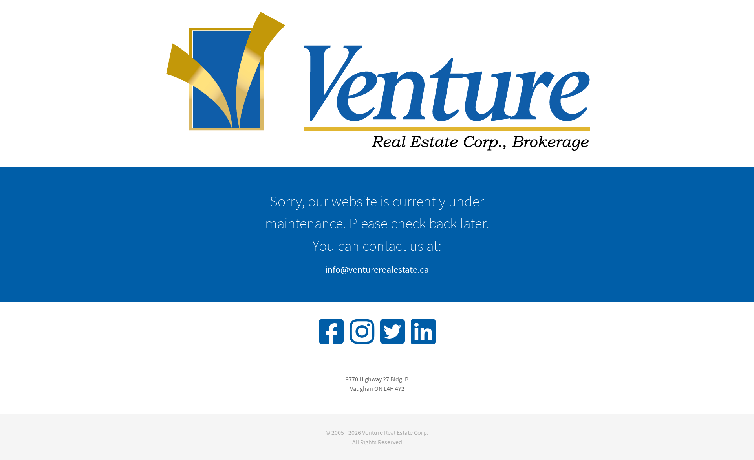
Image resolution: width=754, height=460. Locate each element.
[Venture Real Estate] (377, 82)
